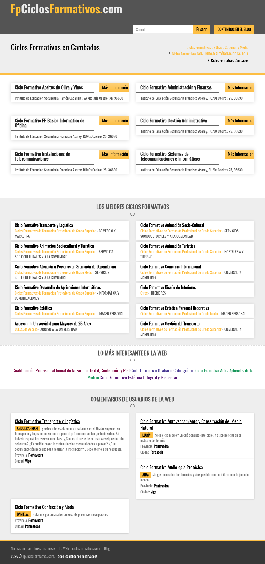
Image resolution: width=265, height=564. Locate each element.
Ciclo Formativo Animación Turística (167, 246)
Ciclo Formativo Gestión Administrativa (173, 120)
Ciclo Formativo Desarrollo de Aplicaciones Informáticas (58, 287)
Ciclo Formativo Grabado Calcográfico (162, 370)
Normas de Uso (21, 548)
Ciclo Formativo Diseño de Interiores (168, 287)
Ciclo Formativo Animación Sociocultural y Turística (54, 246)
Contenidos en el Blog (234, 29)
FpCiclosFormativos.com (38, 556)
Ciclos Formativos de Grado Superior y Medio (217, 47)
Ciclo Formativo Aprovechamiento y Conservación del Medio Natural (191, 424)
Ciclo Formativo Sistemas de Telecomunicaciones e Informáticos (170, 156)
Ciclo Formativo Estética (33, 308)
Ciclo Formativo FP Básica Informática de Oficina (49, 123)
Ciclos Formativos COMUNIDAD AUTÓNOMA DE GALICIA (210, 53)
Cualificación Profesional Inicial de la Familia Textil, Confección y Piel (71, 370)
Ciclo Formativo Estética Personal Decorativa (174, 308)
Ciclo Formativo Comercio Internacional (170, 267)
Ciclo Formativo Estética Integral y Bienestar (139, 377)
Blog (107, 548)
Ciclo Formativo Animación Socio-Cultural (172, 225)
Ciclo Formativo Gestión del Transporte (170, 324)
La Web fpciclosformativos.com (79, 548)
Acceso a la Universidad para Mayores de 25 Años (53, 324)
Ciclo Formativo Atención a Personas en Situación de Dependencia (65, 267)
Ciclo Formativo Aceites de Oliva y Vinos (49, 87)
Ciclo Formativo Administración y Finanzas (176, 87)
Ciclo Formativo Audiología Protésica (171, 467)
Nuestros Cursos (44, 548)
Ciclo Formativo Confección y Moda (44, 507)
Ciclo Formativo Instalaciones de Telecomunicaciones (42, 156)
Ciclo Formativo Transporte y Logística (44, 225)
